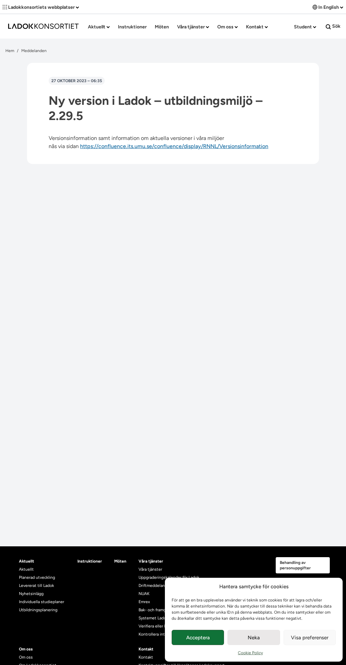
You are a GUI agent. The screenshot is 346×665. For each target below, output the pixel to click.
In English (328, 7)
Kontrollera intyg (154, 634)
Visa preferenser (309, 638)
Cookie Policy (250, 652)
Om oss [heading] (26, 649)
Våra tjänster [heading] (151, 561)
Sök (336, 26)
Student (303, 27)
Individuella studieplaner (42, 601)
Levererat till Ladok (36, 585)
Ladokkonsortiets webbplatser (41, 7)
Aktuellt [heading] (26, 561)
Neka (254, 638)
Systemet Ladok (153, 618)
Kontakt (255, 27)
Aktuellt (97, 27)
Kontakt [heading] (146, 649)
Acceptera (198, 638)
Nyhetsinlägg (31, 593)
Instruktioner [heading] (89, 561)
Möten (162, 27)
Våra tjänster (191, 27)
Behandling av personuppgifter (295, 565)
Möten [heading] (120, 561)
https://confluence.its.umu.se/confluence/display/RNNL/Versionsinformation (174, 146)
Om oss (225, 27)
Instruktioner (132, 27)
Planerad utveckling (37, 577)
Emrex (144, 601)
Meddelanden (34, 50)
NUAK (144, 593)
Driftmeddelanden (155, 585)
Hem (9, 50)
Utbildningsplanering (38, 610)
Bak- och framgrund (156, 610)
